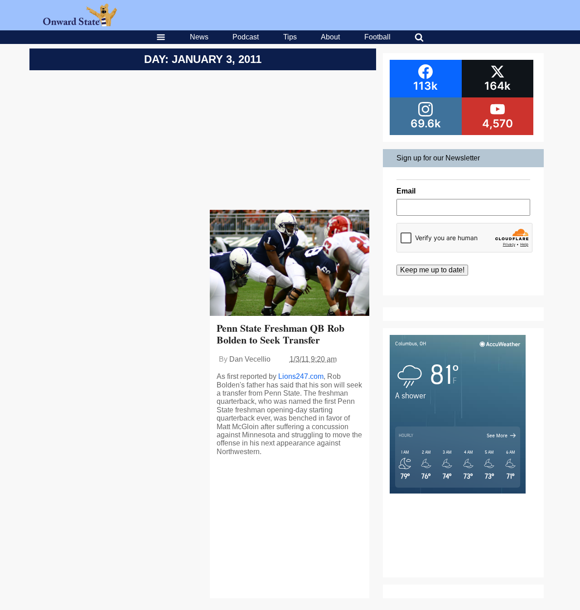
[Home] (80, 24)
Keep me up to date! (432, 270)
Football (377, 37)
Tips (290, 37)
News (199, 37)
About (330, 37)
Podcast (245, 37)
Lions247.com (301, 376)
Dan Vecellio (250, 359)
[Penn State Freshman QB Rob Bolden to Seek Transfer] (290, 264)
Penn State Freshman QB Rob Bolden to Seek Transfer (280, 333)
